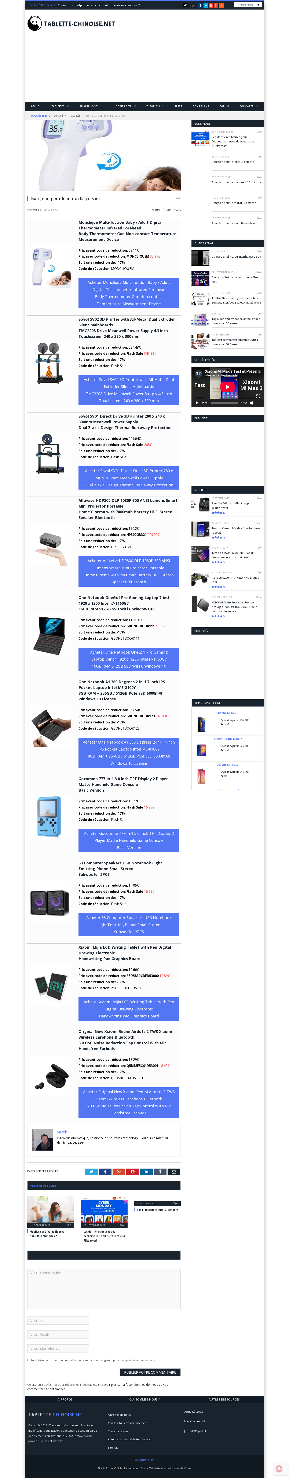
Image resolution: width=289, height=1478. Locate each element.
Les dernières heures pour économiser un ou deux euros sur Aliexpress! (104, 1236)
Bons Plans (201, 106)
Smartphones (89, 106)
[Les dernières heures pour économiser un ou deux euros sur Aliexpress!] (104, 1211)
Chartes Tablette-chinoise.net (127, 1423)
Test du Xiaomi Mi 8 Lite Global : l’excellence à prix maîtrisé (233, 555)
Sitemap (113, 1447)
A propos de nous (119, 1415)
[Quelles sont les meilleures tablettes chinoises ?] (50, 1211)
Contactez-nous (118, 1431)
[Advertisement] (144, 70)
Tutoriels (153, 106)
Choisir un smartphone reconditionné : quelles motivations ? (99, 5)
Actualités (158, 209)
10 (260, 597)
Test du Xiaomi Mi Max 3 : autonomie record (236, 530)
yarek (36, 209)
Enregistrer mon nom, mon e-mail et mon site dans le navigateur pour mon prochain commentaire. (93, 1360)
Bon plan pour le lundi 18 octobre (233, 223)
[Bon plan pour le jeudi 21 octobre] (157, 1200)
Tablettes (58, 106)
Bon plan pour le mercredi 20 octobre (236, 182)
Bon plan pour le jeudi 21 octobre (157, 1210)
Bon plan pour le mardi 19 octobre (234, 203)
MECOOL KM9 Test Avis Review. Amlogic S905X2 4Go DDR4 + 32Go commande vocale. (234, 606)
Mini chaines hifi (194, 1421)
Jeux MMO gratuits (196, 1431)
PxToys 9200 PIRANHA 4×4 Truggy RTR (235, 580)
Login (192, 5)
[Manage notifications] (279, 1468)
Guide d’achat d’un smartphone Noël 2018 (235, 279)
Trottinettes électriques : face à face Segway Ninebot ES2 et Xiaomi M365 (236, 300)
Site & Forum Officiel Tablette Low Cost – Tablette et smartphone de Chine (144, 1468)
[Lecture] (197, 403)
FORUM (224, 106)
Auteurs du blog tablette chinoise (129, 1439)
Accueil (35, 106)
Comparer (246, 106)
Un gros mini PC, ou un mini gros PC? (236, 256)
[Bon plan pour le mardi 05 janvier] (104, 156)
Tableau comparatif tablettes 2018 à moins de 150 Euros (235, 342)
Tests (178, 106)
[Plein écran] (258, 396)
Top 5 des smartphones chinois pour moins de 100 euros (236, 321)
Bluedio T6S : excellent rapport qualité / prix (232, 505)
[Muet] (251, 403)
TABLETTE (79, 24)
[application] (227, 387)
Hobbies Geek (123, 106)
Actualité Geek (193, 1411)
